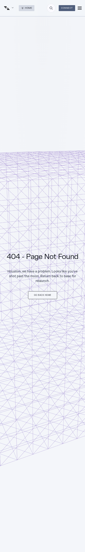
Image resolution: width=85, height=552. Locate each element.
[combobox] (51, 8)
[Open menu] (80, 8)
